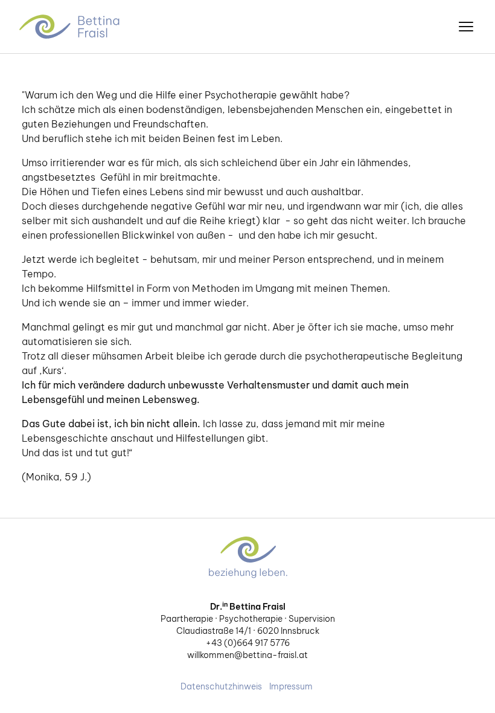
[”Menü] (466, 26)
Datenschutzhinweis (221, 686)
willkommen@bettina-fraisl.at (247, 655)
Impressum (291, 686)
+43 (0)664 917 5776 (248, 642)
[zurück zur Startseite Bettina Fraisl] (70, 27)
